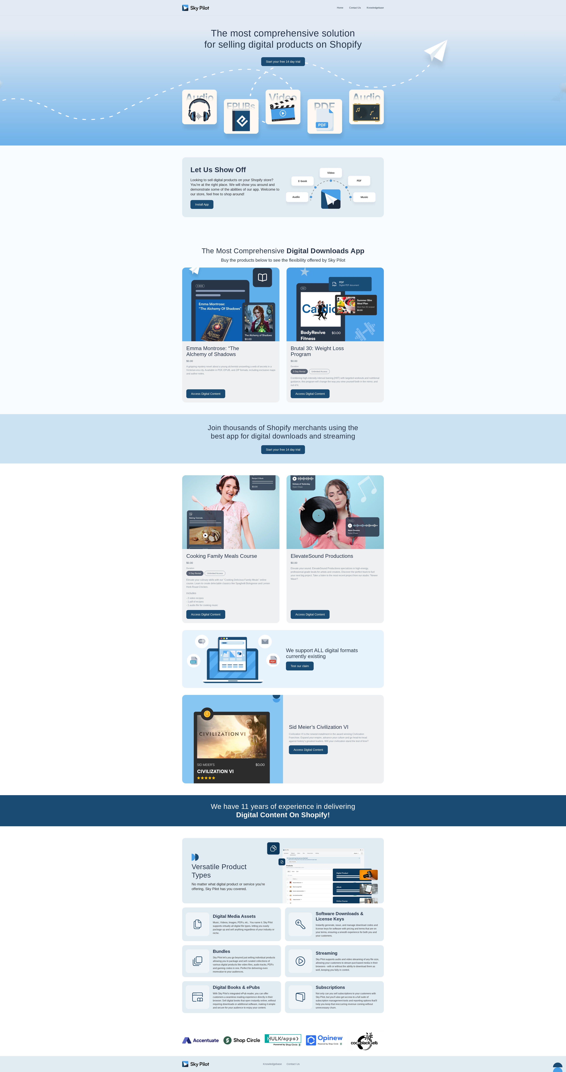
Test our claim (300, 666)
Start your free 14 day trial (283, 61)
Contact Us (355, 7)
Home (340, 7)
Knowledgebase (375, 7)
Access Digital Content (206, 393)
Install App (202, 204)
